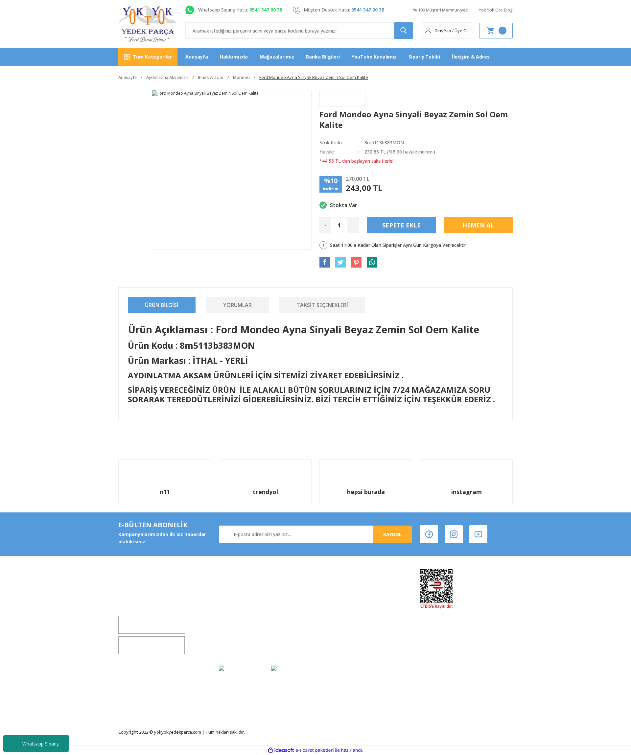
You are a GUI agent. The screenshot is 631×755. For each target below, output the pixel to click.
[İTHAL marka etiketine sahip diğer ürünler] (342, 98)
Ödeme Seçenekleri (342, 645)
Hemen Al (478, 225)
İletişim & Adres (471, 57)
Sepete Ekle (401, 225)
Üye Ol (461, 31)
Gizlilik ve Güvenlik (341, 620)
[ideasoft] (281, 750)
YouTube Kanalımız (374, 57)
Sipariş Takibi (424, 57)
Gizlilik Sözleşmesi (240, 645)
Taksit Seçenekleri (322, 305)
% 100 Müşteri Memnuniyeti (440, 10)
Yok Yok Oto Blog (496, 10)
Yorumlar (237, 305)
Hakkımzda (232, 595)
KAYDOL (392, 534)
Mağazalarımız (277, 57)
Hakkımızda (234, 57)
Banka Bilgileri (323, 57)
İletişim (228, 620)
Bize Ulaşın (231, 632)
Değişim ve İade (237, 607)
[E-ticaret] (314, 750)
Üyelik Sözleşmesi (340, 595)
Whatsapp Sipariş (40, 744)
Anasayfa (196, 57)
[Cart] (496, 30)
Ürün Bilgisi (161, 305)
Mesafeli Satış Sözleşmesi (350, 607)
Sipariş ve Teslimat (341, 632)
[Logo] (148, 23)
